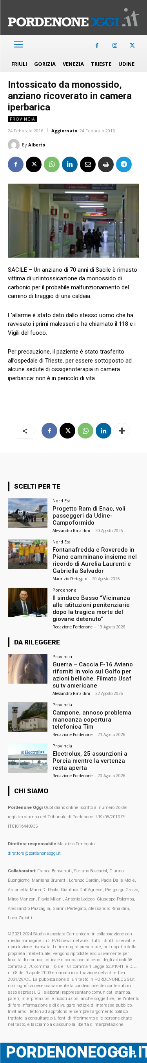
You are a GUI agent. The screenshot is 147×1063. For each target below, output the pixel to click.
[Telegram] (124, 164)
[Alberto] (15, 145)
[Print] (106, 164)
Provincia (22, 119)
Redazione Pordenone (73, 627)
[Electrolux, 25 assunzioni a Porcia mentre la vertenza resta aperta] (27, 758)
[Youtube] (132, 1052)
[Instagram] (115, 45)
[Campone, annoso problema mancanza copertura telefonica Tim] (27, 717)
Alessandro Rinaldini (71, 530)
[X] (132, 45)
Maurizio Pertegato (70, 578)
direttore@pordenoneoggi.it (34, 853)
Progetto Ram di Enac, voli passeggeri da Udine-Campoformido (89, 515)
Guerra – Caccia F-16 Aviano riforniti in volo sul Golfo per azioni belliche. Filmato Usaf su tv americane (93, 675)
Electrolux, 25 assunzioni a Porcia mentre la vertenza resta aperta (90, 760)
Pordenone (64, 590)
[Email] (88, 164)
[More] (122, 431)
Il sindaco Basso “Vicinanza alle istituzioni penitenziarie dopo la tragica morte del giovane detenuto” (91, 608)
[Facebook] (97, 45)
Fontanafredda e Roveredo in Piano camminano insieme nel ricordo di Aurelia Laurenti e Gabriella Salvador (95, 560)
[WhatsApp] (52, 164)
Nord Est (61, 500)
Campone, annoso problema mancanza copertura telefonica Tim (92, 719)
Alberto (36, 145)
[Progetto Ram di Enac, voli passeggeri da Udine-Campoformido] (27, 513)
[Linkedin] (70, 164)
